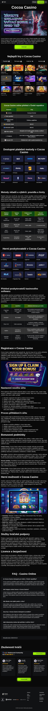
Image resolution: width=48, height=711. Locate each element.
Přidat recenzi (39, 653)
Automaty (40, 61)
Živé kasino (17, 61)
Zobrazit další (24, 679)
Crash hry (28, 61)
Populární (5, 61)
